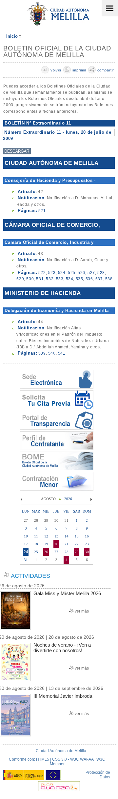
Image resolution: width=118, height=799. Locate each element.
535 (79, 279)
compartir (105, 70)
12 (46, 536)
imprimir (79, 70)
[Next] (90, 499)
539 (42, 353)
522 (42, 272)
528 (101, 272)
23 (87, 544)
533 (60, 279)
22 (77, 544)
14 (67, 536)
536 (89, 279)
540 (52, 353)
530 (30, 279)
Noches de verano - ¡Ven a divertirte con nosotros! (62, 647)
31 (26, 560)
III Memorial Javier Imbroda (62, 696)
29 (77, 552)
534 (69, 279)
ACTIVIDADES (30, 576)
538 (109, 279)
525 (71, 272)
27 (56, 552)
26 (46, 552)
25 (36, 552)
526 (81, 272)
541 (62, 353)
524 (62, 272)
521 (42, 210)
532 (49, 279)
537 (99, 279)
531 (40, 279)
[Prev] (22, 499)
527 (91, 272)
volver (56, 70)
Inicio (12, 36)
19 (46, 544)
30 (87, 552)
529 (20, 279)
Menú (110, 8)
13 (56, 536)
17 (26, 544)
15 (77, 536)
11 (36, 536)
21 (67, 544)
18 (36, 544)
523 (52, 272)
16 (87, 536)
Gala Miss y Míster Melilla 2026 (67, 593)
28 (67, 552)
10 (26, 536)
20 (56, 544)
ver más (82, 611)
